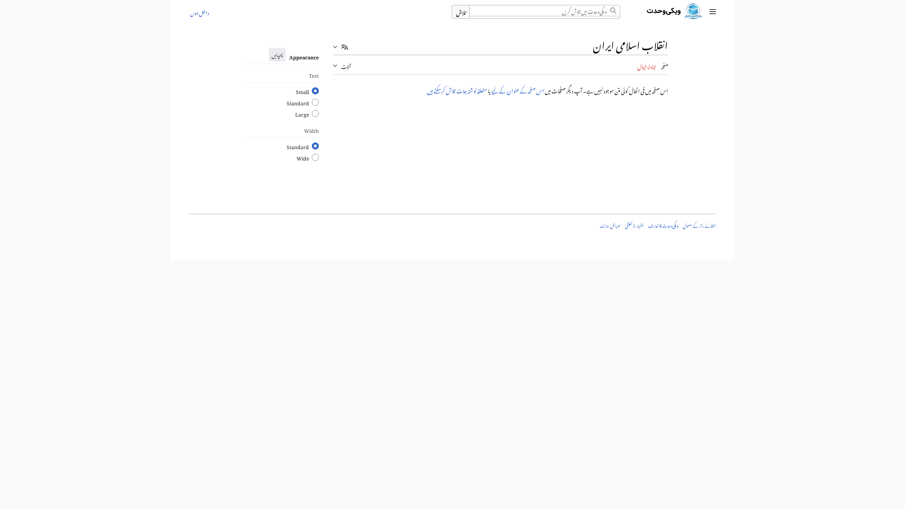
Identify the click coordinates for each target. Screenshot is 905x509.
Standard (298, 102)
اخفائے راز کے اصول (699, 225)
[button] (712, 12)
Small (302, 90)
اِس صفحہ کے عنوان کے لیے (517, 89)
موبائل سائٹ (610, 225)
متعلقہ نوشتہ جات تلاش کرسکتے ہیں (457, 89)
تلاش (461, 12)
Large (302, 113)
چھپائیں (277, 54)
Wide (303, 157)
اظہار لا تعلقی (634, 225)
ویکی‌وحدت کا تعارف (663, 225)
